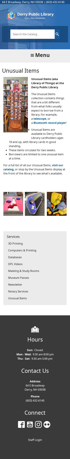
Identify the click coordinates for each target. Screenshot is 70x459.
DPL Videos (15, 264)
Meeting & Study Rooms (23, 271)
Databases (15, 257)
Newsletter (15, 284)
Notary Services (18, 291)
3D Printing (15, 243)
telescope (39, 119)
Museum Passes (18, 278)
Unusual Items (17, 298)
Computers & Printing (22, 250)
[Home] (33, 16)
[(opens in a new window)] (22, 425)
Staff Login (35, 440)
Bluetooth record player (49, 123)
